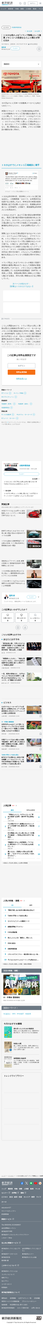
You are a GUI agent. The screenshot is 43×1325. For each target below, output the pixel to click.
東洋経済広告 (6, 1257)
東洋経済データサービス (9, 1254)
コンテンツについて (8, 1274)
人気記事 (7, 805)
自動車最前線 (25, 465)
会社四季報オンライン (9, 1228)
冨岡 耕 (4, 47)
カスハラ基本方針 (23, 1308)
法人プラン (5, 1281)
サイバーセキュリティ (9, 1211)
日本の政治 (12, 943)
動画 (34, 9)
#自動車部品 (6, 407)
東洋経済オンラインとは (9, 1271)
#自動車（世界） (7, 404)
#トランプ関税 (18, 393)
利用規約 (4, 1287)
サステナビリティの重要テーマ (18, 921)
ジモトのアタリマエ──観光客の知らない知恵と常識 (24, 954)
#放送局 (28, 1014)
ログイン (32, 3)
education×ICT (6, 1207)
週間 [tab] (30, 905)
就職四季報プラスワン (15, 927)
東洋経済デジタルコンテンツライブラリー (15, 1234)
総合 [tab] (12, 810)
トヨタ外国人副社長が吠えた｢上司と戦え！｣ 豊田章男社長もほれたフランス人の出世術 (13, 573)
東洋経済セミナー (28, 1254)
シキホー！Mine (7, 1238)
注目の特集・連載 (11, 971)
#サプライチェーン (8, 397)
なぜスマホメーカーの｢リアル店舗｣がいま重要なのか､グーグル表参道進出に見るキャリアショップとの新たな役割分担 (13, 710)
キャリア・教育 (29, 1197)
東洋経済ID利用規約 (8, 1308)
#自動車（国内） (23, 404)
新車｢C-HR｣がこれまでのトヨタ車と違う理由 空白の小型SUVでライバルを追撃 (13, 533)
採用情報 (13, 1298)
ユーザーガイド (7, 1284)
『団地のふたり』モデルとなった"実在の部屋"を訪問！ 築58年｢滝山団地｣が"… (21, 816)
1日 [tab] (12, 905)
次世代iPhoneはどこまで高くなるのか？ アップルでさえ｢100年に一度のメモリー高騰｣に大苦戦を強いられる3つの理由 (13, 727)
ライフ (38, 1197)
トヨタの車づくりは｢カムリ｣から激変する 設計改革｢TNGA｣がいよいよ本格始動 (13, 583)
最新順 (10, 9)
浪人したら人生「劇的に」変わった (20, 938)
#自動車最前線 (16, 27)
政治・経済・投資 (15, 1197)
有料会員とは (21, 379)
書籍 (22, 1193)
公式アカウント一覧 (24, 1298)
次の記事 (37, 31)
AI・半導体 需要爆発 (11, 997)
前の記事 (29, 31)
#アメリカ (5, 393)
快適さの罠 (18, 1043)
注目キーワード (10, 1008)
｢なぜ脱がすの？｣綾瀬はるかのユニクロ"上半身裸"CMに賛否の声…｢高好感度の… (21, 826)
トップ (3, 9)
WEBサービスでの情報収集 (10, 1301)
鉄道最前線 (5, 1214)
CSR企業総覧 (12, 932)
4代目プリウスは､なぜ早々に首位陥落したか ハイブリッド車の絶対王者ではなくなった (13, 513)
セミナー (5, 1193)
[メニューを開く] (40, 3)
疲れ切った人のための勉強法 (24, 1028)
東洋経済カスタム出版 (29, 1257)
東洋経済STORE (7, 1231)
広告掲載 (37, 1298)
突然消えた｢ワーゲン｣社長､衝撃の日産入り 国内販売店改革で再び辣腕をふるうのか (13, 563)
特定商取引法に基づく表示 (18, 1304)
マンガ (37, 1189)
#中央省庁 (20, 1014)
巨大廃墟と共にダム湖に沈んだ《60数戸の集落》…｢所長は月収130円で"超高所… (21, 835)
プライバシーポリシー (29, 1301)
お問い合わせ (35, 1308)
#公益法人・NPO (10, 1014)
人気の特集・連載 (11, 901)
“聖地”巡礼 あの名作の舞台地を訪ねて (21, 910)
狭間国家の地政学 (20, 1058)
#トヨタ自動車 (6, 414)
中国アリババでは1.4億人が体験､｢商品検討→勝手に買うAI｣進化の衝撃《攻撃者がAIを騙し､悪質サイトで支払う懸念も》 (13, 743)
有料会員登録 (21, 372)
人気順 (28, 9)
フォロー (15, 48)
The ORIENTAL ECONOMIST (11, 1225)
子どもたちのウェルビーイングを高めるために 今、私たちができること (24, 960)
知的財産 (4, 1304)
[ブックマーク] (39, 49)
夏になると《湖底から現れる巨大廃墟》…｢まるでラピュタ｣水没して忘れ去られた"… (21, 853)
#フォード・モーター (8, 418)
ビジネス (6, 27)
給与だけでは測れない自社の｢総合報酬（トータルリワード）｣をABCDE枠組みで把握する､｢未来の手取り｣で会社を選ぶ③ (13, 760)
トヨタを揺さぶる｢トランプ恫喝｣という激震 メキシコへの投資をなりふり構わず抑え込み (22, 37)
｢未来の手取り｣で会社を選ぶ (18, 916)
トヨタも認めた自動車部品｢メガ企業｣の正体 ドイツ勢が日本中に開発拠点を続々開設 (13, 543)
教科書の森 (5, 1260)
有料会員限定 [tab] (30, 810)
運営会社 (4, 1298)
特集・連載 (20, 9)
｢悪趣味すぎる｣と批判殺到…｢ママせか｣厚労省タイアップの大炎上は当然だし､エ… (20, 844)
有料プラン (5, 1277)
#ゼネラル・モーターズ (24, 414)
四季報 (14, 1193)
